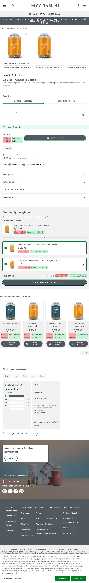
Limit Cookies (78, 578)
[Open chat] (21, 491)
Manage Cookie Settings (12, 578)
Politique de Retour (11, 523)
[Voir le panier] (84, 5)
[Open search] (12, 5)
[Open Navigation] (4, 5)
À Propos (39, 513)
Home (4, 28)
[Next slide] (88, 329)
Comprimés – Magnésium (78, 324)
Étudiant (66, 528)
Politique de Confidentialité (47, 518)
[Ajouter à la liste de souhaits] (83, 115)
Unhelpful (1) (53, 422)
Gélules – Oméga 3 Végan (17, 28)
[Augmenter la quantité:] (14, 115)
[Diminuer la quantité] (5, 115)
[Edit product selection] (83, 248)
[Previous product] (82, 353)
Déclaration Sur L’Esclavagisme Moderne (46, 531)
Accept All (62, 578)
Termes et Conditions (45, 524)
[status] (10, 115)
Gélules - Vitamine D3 (33, 324)
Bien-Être (25, 524)
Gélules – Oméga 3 (10, 323)
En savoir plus (40, 412)
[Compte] (78, 5)
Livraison (9, 531)
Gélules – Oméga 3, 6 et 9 (56, 324)
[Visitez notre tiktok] (15, 491)
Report (37, 425)
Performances (27, 535)
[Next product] (86, 353)
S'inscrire (11, 458)
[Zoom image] (26, 34)
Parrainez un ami (71, 520)
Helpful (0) (41, 422)
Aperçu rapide (12, 344)
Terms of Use (13, 574)
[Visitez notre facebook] (10, 491)
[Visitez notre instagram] (4, 491)
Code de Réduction (71, 513)
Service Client (11, 516)
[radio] (23, 101)
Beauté (24, 518)
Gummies (25, 513)
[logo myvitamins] (45, 5)
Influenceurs (68, 533)
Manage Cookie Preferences (15, 476)
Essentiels (25, 530)
